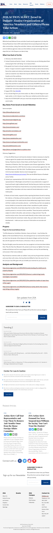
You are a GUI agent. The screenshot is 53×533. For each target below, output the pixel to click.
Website (31, 498)
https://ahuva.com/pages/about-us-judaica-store (17, 149)
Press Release (17, 32)
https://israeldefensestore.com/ (12, 146)
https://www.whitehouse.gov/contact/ (15, 174)
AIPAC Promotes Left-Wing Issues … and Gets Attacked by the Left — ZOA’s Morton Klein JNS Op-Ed (25, 354)
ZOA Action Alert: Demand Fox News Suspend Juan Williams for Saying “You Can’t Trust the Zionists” (39, 420)
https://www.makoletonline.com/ (12, 138)
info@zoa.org (45, 496)
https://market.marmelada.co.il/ (12, 131)
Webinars (42, 4)
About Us (5, 496)
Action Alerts (6, 32)
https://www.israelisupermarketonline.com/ (15, 142)
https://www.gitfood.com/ (10, 123)
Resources (25, 4)
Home (11, 4)
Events (36, 4)
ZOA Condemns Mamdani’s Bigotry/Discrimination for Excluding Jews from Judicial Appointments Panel (26, 344)
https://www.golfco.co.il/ (10, 134)
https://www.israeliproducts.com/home (14, 116)
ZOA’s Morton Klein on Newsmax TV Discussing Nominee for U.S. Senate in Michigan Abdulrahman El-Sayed (25, 363)
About (15, 4)
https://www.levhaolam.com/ (11, 127)
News (20, 4)
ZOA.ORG (18, 91)
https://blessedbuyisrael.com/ (11, 112)
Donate (49, 4)
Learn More (8, 394)
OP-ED (5, 413)
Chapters (5, 502)
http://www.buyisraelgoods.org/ (12, 119)
